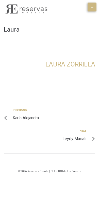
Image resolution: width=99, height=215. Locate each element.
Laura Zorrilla (70, 64)
